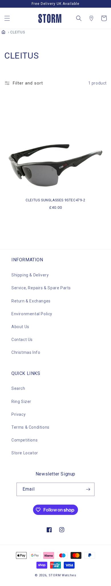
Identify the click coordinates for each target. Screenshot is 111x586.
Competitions (24, 440)
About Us (20, 326)
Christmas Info (25, 352)
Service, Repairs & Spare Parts (41, 288)
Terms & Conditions (30, 427)
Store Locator (24, 453)
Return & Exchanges (31, 301)
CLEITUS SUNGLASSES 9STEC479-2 (55, 200)
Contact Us (22, 339)
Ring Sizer (21, 401)
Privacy (18, 414)
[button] (7, 18)
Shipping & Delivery (30, 275)
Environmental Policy (31, 314)
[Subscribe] (88, 489)
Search (18, 388)
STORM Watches (62, 575)
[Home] (3, 32)
